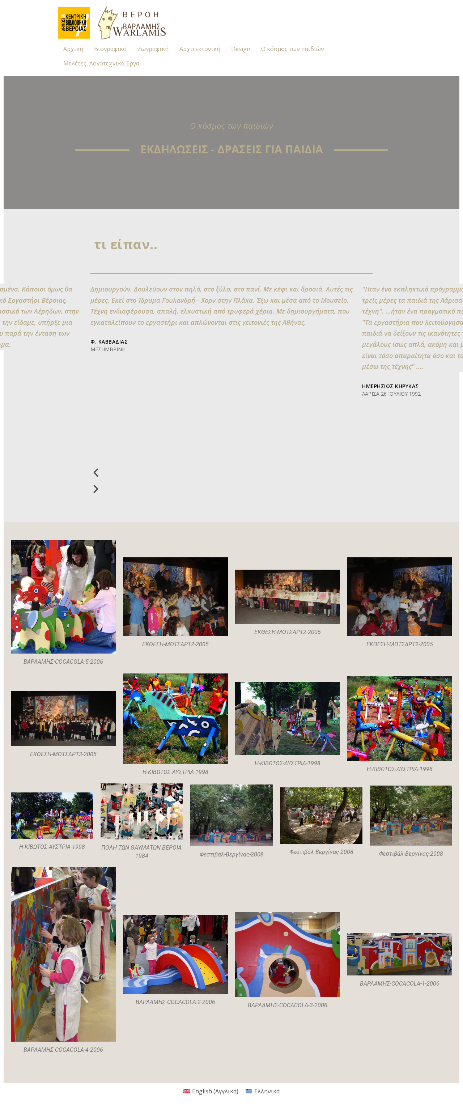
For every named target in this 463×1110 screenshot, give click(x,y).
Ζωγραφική (153, 49)
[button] (224, 472)
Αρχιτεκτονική (199, 49)
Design (240, 49)
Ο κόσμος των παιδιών (292, 49)
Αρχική (73, 49)
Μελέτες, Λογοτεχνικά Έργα (101, 63)
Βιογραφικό (110, 49)
